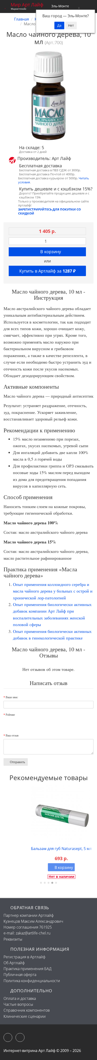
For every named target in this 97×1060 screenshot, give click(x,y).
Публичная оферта (20, 974)
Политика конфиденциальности (32, 980)
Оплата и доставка (20, 998)
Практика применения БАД (27, 968)
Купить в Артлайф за (47, 271)
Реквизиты (13, 939)
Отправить (17, 762)
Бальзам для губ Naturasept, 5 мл (48, 848)
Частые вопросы (18, 1004)
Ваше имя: (12, 697)
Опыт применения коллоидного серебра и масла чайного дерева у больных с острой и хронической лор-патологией (53, 591)
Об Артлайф (14, 962)
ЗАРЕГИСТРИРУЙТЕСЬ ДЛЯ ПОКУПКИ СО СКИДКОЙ (49, 211)
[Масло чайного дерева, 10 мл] (48, 95)
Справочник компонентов (27, 1010)
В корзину (50, 251)
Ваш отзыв (12, 735)
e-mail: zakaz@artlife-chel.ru (27, 933)
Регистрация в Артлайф (24, 956)
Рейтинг (10, 714)
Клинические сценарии (25, 1016)
